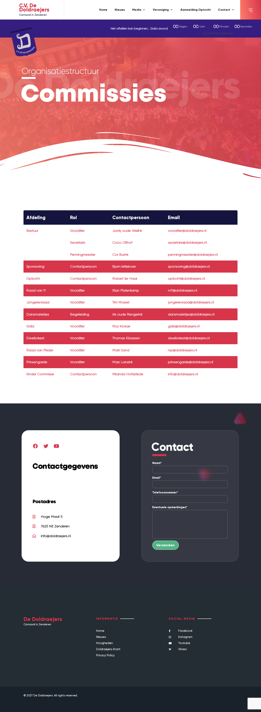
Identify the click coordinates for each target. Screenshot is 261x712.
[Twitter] (46, 446)
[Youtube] (56, 446)
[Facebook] (35, 446)
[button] (139, 10)
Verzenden (165, 545)
